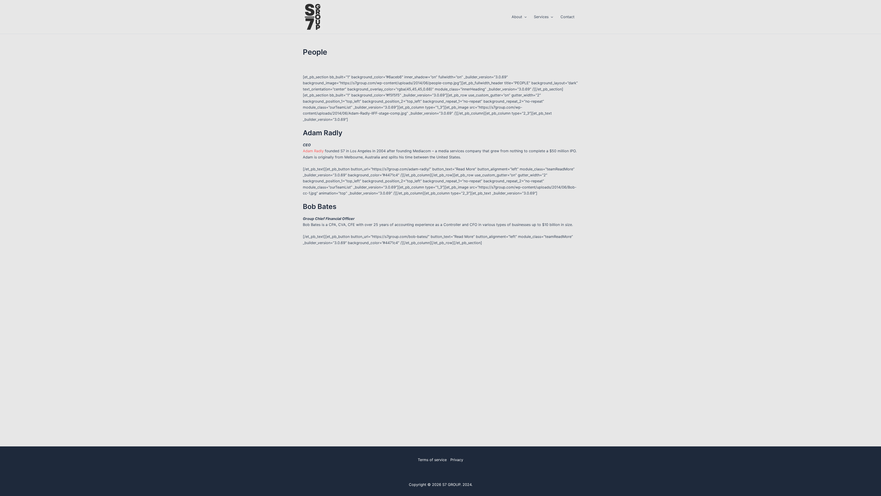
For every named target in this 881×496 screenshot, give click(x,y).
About (517, 16)
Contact (567, 16)
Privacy (456, 459)
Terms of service (432, 459)
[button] (524, 17)
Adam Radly (313, 151)
